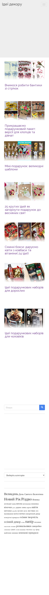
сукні (13, 529)
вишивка (35, 503)
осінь (23, 522)
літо (37, 511)
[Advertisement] (24, 33)
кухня (20, 510)
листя (25, 511)
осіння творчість (29, 517)
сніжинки (7, 530)
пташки (13, 526)
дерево (18, 507)
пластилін (7, 526)
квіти (35, 507)
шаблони (7, 533)
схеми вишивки (21, 530)
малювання (8, 513)
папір (29, 521)
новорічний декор (32, 514)
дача (13, 507)
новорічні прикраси (11, 517)
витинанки (27, 504)
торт (34, 530)
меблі (16, 513)
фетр (37, 529)
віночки (8, 507)
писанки (37, 522)
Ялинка (36, 499)
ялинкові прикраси (28, 532)
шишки (15, 533)
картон (29, 507)
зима (24, 507)
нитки (22, 513)
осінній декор (12, 522)
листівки (31, 510)
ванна (14, 504)
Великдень (11, 494)
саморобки (37, 526)
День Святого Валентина (31, 494)
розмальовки (23, 526)
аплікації (7, 503)
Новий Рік (12, 498)
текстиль (29, 529)
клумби (14, 511)
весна (19, 503)
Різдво (26, 498)
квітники (8, 510)
